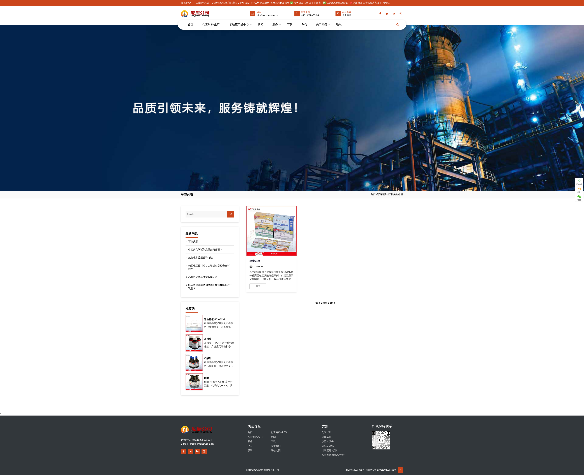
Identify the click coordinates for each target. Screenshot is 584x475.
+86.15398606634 (310, 15)
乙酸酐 (207, 358)
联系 (339, 24)
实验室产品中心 (239, 24)
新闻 (260, 24)
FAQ (304, 24)
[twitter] (387, 14)
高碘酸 (207, 339)
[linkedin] (394, 14)
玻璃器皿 (326, 437)
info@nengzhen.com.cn (201, 444)
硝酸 (206, 378)
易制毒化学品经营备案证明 (202, 277)
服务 (275, 24)
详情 (257, 286)
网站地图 (276, 450)
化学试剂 (326, 432)
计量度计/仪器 (329, 450)
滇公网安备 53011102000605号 (381, 470)
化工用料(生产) (211, 24)
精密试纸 (254, 261)
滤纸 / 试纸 (328, 446)
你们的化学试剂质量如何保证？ (205, 249)
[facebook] (380, 14)
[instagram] (400, 14)
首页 (190, 24)
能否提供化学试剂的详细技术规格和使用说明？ (210, 287)
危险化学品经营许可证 (200, 257)
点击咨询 (346, 15)
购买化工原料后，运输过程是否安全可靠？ (209, 267)
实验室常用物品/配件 (333, 455)
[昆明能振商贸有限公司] (203, 13)
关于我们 (321, 24)
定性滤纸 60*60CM (214, 319)
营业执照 (193, 241)
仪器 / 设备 (328, 441)
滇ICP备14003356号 (354, 470)
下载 (289, 24)
